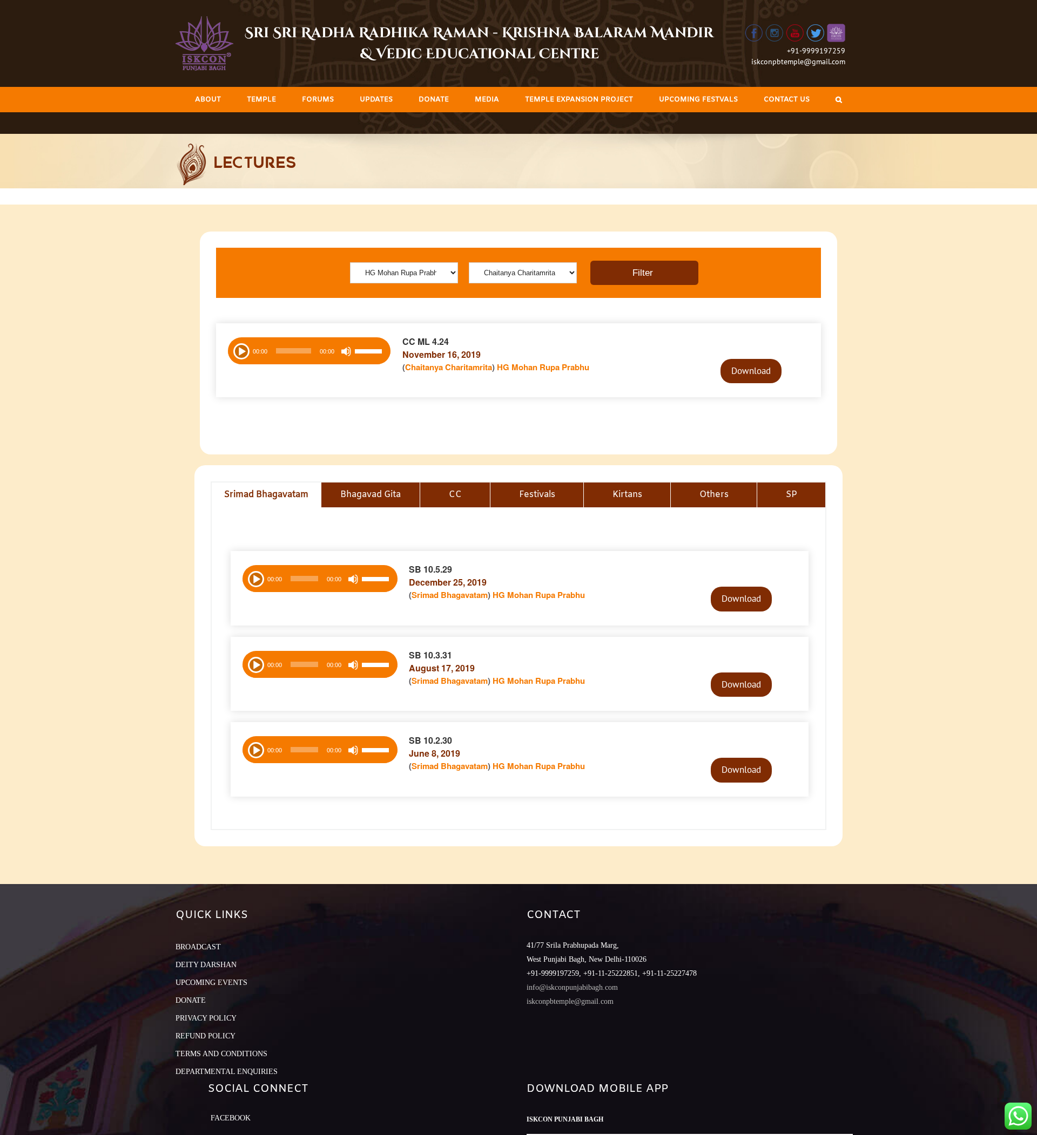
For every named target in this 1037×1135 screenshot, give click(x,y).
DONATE (191, 1000)
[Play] (240, 350)
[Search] (839, 99)
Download (751, 371)
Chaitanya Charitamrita (448, 367)
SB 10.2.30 (430, 740)
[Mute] (346, 351)
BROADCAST (198, 947)
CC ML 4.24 (425, 341)
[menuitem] (208, 99)
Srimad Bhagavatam (450, 595)
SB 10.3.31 (430, 655)
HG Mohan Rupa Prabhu (543, 367)
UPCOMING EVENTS (211, 982)
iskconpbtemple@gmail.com (798, 61)
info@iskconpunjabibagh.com (572, 987)
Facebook (231, 1118)
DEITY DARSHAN (206, 965)
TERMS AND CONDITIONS (221, 1054)
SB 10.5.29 (430, 569)
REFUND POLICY (205, 1036)
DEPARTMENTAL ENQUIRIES (227, 1072)
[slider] (370, 352)
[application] (309, 350)
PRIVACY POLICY (206, 1018)
